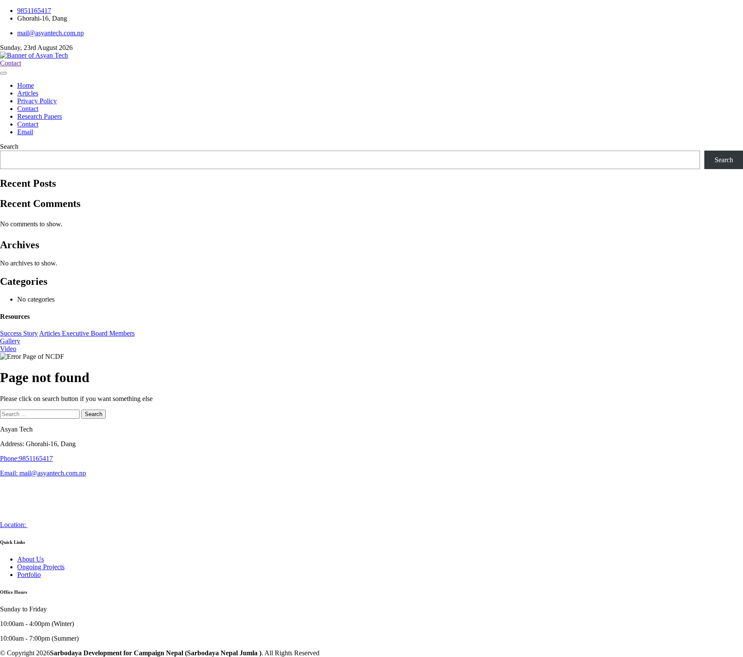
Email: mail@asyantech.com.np (43, 473)
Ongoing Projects (40, 567)
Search (9, 146)
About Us (30, 559)
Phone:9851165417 (26, 458)
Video (8, 348)
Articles (50, 333)
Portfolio (29, 574)
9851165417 (34, 10)
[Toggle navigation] (3, 73)
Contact (10, 63)
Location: (14, 524)
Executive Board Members (98, 333)
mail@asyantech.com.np (50, 33)
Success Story (19, 333)
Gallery (10, 341)
